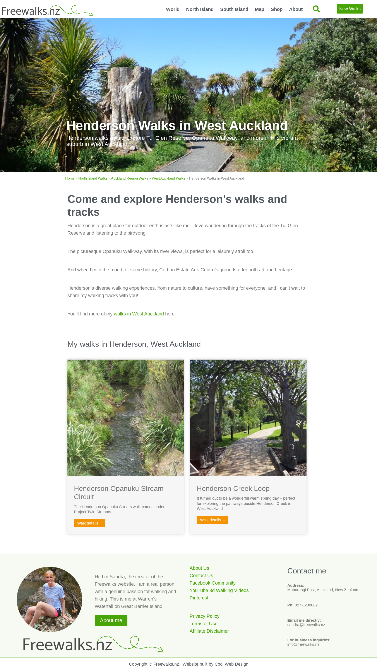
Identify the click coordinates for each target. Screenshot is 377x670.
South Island (234, 9)
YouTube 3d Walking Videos (219, 590)
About (296, 9)
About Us (199, 568)
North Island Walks (92, 178)
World (173, 9)
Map (259, 9)
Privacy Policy (204, 616)
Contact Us (201, 575)
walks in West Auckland (139, 314)
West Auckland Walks (168, 178)
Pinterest (199, 598)
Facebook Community (213, 583)
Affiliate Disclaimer (209, 631)
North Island (200, 9)
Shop (277, 9)
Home (70, 178)
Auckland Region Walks (129, 178)
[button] (316, 9)
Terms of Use (204, 623)
